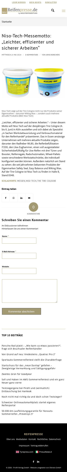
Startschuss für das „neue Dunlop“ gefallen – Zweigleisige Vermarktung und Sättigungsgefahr (29, 367)
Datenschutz (55, 439)
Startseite (7, 21)
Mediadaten (21, 439)
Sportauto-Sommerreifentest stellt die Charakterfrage (32, 359)
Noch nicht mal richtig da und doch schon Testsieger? (32, 396)
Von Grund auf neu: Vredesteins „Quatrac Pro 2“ (28, 354)
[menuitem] (18, 2)
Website (5, 266)
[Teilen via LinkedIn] (21, 198)
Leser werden (19, 2)
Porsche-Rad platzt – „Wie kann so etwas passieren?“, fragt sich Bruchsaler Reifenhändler (31, 347)
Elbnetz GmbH (55, 467)
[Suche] (53, 11)
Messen (21, 180)
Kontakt (32, 439)
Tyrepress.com (26, 451)
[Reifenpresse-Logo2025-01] (19, 11)
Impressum (24, 445)
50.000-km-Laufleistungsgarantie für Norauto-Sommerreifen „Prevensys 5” (27, 412)
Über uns (10, 439)
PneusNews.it (45, 451)
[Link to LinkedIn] (38, 461)
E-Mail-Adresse (9, 251)
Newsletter (51, 2)
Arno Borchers (53, 55)
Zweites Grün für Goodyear (17, 373)
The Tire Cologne (46, 180)
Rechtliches (42, 439)
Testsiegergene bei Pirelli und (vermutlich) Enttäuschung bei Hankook (25, 390)
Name (5, 236)
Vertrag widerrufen (39, 445)
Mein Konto (35, 2)
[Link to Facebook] (33, 461)
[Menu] (63, 11)
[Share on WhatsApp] (13, 198)
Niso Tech (31, 180)
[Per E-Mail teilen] (29, 198)
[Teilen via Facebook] (6, 198)
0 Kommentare (31, 55)
